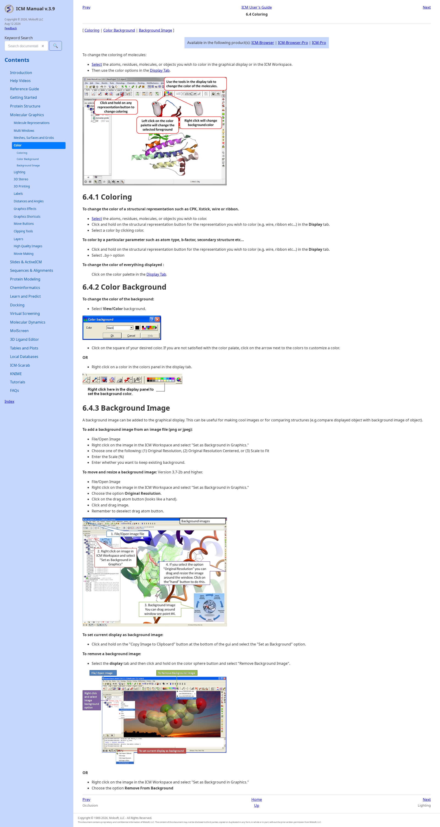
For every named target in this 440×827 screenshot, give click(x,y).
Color (18, 145)
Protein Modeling (25, 279)
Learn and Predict (25, 296)
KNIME (16, 373)
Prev (86, 7)
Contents (17, 60)
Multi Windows (24, 131)
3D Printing (22, 186)
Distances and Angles (29, 201)
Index (9, 401)
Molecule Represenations (32, 123)
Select (97, 64)
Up (256, 805)
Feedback (11, 28)
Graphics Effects (25, 209)
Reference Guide (24, 88)
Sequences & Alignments (31, 270)
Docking (17, 305)
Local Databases (24, 356)
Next (427, 7)
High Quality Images (28, 246)
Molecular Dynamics (27, 322)
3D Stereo (21, 179)
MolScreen (19, 330)
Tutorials (17, 382)
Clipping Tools (23, 231)
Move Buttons (24, 224)
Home (256, 799)
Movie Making (23, 254)
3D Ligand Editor (24, 339)
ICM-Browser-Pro (293, 42)
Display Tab (160, 70)
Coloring (22, 152)
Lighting (19, 172)
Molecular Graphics (27, 114)
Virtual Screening (25, 313)
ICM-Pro (319, 42)
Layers (18, 239)
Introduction (21, 72)
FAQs (14, 390)
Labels (18, 194)
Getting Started (23, 97)
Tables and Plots (24, 348)
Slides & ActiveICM (26, 261)
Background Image (28, 165)
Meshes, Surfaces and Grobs (34, 138)
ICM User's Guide (257, 7)
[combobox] (26, 46)
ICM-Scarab (20, 365)
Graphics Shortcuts (27, 216)
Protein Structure (25, 106)
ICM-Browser (262, 42)
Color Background (28, 159)
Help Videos (20, 80)
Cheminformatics (25, 287)
